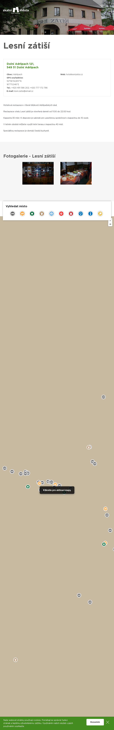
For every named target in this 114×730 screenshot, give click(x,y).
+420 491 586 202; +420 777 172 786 (29, 88)
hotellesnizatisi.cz (74, 75)
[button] (110, 224)
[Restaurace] (38, 173)
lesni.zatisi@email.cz (23, 91)
